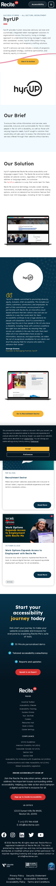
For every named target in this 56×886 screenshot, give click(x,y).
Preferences (28, 454)
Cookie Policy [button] (28, 439)
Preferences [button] (34, 441)
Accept (28, 449)
